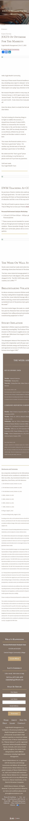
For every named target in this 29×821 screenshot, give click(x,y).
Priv (20, 797)
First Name (14, 692)
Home (6, 720)
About (14, 720)
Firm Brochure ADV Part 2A (16, 799)
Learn (12, 723)
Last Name (14, 699)
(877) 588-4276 (17, 677)
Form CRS (7, 801)
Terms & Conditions (10, 797)
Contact (21, 723)
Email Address (14, 706)
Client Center (6, 34)
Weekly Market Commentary (11, 49)
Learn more (14, 659)
